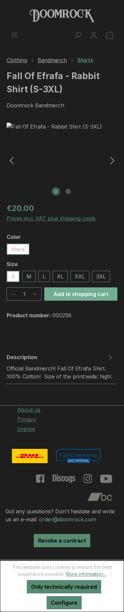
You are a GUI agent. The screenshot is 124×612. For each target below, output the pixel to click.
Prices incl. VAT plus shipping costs (51, 218)
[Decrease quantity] (14, 294)
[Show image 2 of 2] (68, 191)
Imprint (26, 429)
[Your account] (94, 35)
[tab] (60, 366)
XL (60, 276)
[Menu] (14, 35)
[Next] (112, 160)
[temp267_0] (62, 160)
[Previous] (12, 160)
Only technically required (64, 586)
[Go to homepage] (62, 15)
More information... (86, 574)
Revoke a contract (62, 540)
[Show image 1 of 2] (56, 191)
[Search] (78, 35)
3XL (101, 276)
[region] (62, 160)
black (18, 249)
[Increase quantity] (35, 294)
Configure (64, 602)
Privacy (26, 419)
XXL (80, 276)
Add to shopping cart (81, 294)
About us (28, 409)
